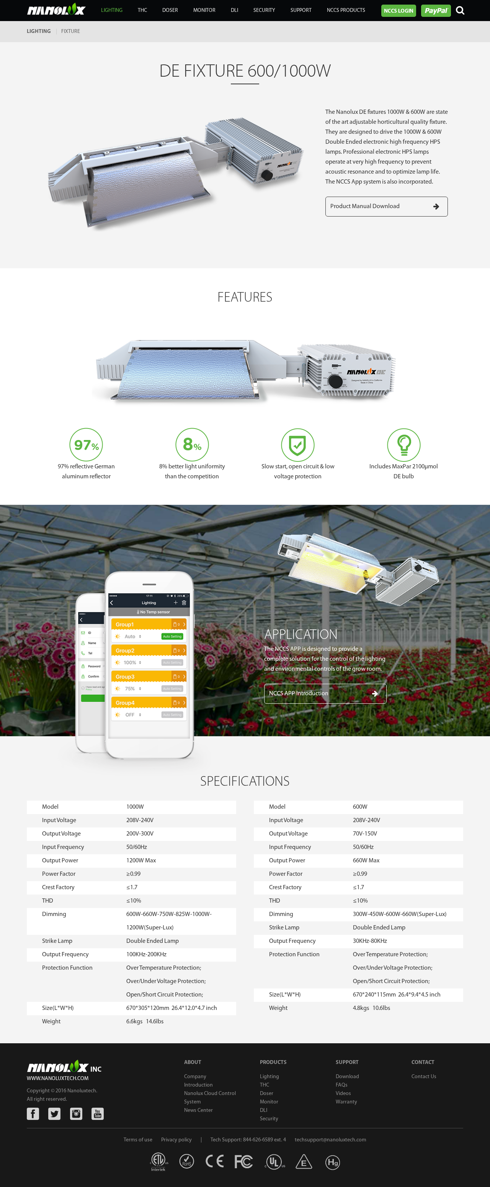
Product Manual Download (365, 207)
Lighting (269, 1077)
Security (269, 1119)
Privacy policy (176, 1140)
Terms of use (139, 1140)
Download (347, 1077)
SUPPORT (301, 10)
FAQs (342, 1085)
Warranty (346, 1102)
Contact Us (424, 1077)
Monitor (269, 1102)
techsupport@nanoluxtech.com (330, 1140)
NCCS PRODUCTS (346, 10)
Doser (266, 1094)
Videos (343, 1094)
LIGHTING (111, 10)
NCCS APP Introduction (298, 694)
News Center (198, 1110)
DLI (263, 1110)
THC (142, 10)
